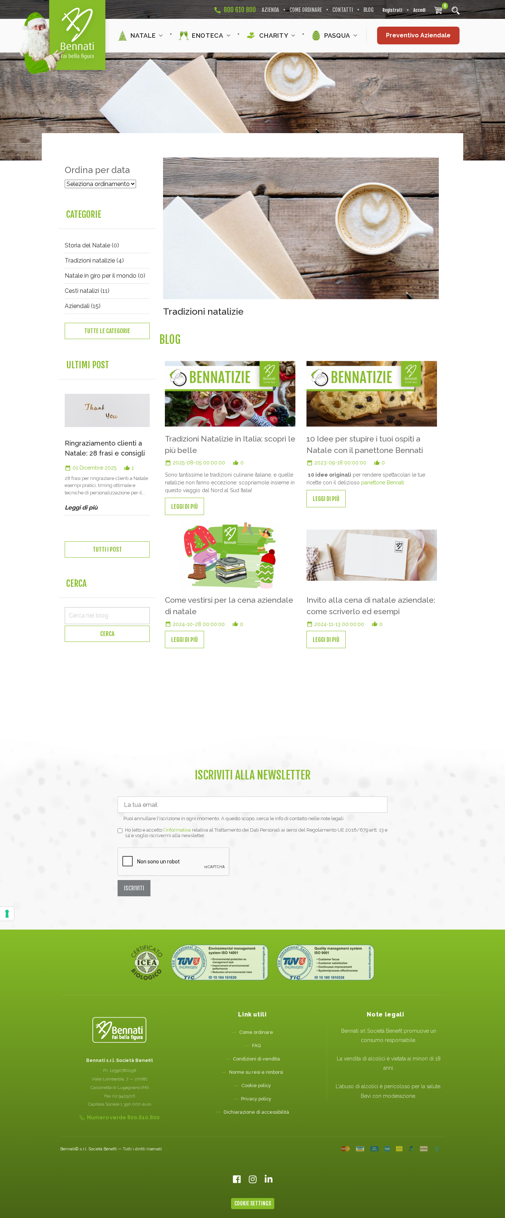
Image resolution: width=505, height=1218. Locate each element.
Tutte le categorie (107, 331)
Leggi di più (184, 506)
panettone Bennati (382, 482)
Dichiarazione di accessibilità (256, 1112)
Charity (273, 35)
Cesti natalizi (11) (87, 290)
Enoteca (207, 35)
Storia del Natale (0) (92, 245)
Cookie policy (256, 1085)
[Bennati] (77, 35)
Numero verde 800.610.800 (123, 1117)
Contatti (342, 10)
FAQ (256, 1045)
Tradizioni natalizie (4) (94, 260)
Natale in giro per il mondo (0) (105, 275)
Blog (368, 10)
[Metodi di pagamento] (390, 1149)
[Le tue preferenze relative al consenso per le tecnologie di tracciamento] (7, 914)
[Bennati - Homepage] (119, 1030)
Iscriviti (134, 888)
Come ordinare (305, 10)
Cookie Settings (252, 1203)
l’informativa (177, 830)
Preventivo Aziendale (418, 35)
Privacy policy (256, 1099)
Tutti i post (107, 549)
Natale (143, 35)
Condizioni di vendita (256, 1059)
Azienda (270, 10)
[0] (438, 10)
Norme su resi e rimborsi (256, 1072)
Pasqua (337, 35)
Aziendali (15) (83, 305)
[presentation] (62, 476)
